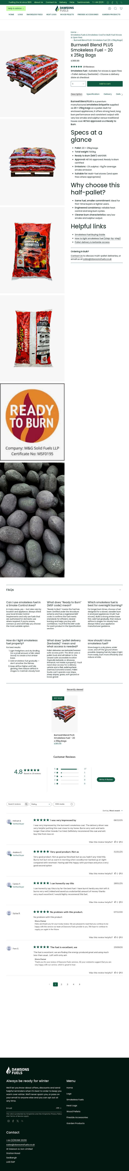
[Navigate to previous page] (49, 984)
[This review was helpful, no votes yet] (115, 842)
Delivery (46, 2)
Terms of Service (16, 1116)
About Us (22, 2)
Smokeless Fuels (75, 1099)
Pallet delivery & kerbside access (92, 242)
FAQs (55, 2)
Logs (69, 1093)
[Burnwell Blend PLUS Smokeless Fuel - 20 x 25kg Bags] (65, 714)
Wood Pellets (73, 1111)
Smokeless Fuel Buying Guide (90, 234)
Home (73, 32)
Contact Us (34, 2)
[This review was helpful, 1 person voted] (115, 873)
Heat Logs (72, 1105)
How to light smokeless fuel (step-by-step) (98, 238)
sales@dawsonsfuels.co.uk (97, 259)
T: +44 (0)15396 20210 (86, 2)
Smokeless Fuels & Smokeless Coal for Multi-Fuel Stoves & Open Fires (96, 36)
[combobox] (41, 804)
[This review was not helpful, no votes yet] (120, 842)
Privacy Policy (56, 1114)
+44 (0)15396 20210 (16, 1140)
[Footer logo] (17, 1070)
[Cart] (121, 8)
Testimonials (67, 2)
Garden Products (76, 1123)
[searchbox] (15, 804)
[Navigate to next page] (79, 984)
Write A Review (106, 779)
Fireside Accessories (77, 1117)
